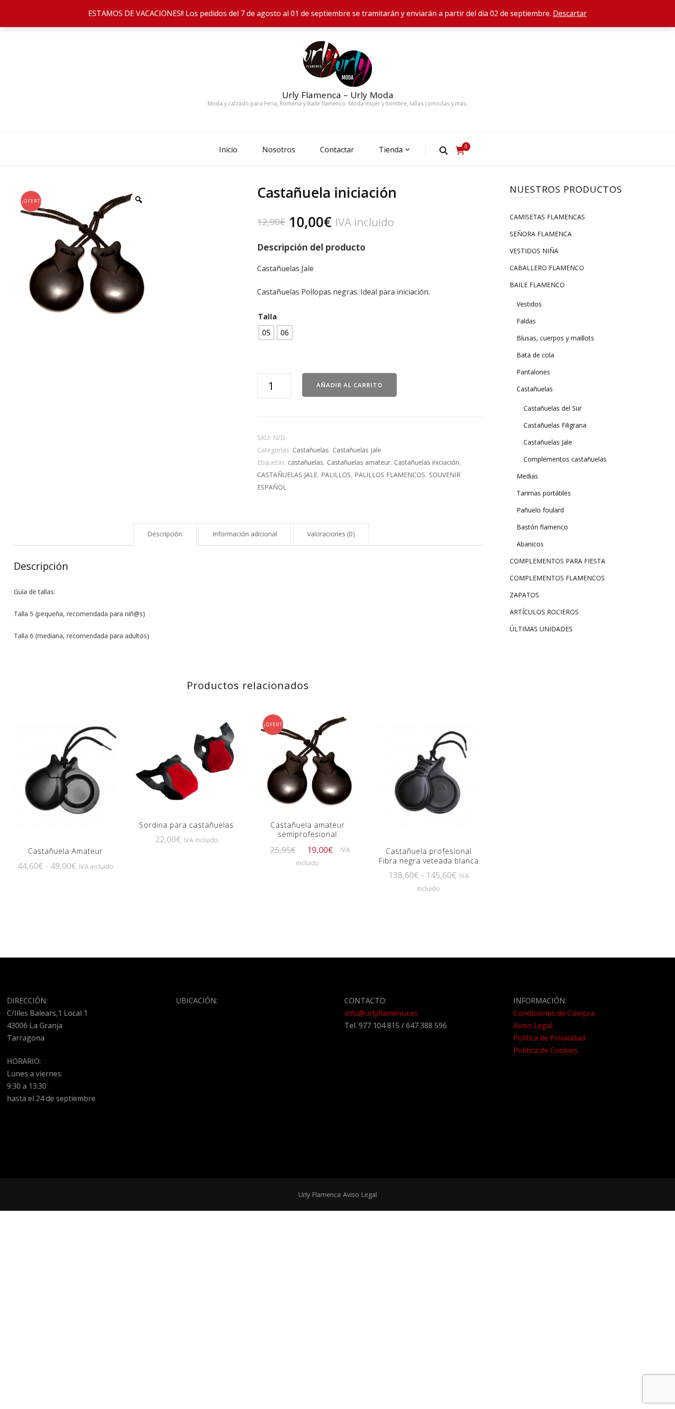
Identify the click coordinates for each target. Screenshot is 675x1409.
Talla (267, 317)
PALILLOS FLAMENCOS (389, 474)
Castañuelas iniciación (426, 462)
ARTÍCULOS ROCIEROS (544, 611)
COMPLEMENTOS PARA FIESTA (557, 561)
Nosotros (278, 150)
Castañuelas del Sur (552, 408)
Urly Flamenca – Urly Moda (338, 95)
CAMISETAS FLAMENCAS (547, 216)
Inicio (228, 150)
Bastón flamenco (542, 527)
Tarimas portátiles (544, 493)
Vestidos (529, 304)
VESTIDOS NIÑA (534, 250)
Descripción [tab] (164, 533)
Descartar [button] (570, 13)
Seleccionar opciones (65, 773)
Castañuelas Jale (356, 450)
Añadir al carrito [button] (186, 760)
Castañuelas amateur (358, 462)
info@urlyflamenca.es (381, 1013)
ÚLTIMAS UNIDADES (541, 628)
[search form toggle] (443, 150)
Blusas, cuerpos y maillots (555, 338)
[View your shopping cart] (460, 150)
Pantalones (533, 372)
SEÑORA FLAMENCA (541, 233)
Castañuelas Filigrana (554, 425)
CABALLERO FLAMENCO (547, 267)
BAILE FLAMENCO (537, 284)
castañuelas (305, 462)
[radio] (266, 333)
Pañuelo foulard (540, 510)
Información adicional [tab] (245, 533)
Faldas (526, 321)
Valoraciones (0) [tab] (331, 533)
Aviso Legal (532, 1025)
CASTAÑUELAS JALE (287, 474)
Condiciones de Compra (554, 1013)
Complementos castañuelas (565, 459)
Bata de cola (535, 355)
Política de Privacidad (549, 1038)
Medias (527, 476)
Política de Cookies (545, 1050)
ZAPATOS (524, 594)
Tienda (391, 150)
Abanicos (530, 544)
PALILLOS (336, 474)
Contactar (337, 150)
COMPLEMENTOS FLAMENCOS (557, 578)
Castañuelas (310, 450)
